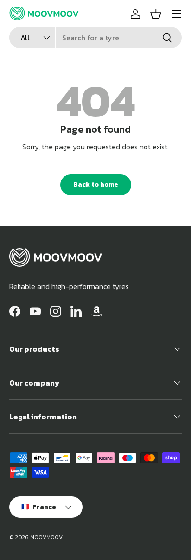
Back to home (95, 184)
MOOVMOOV (46, 537)
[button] (156, 14)
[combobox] (95, 37)
